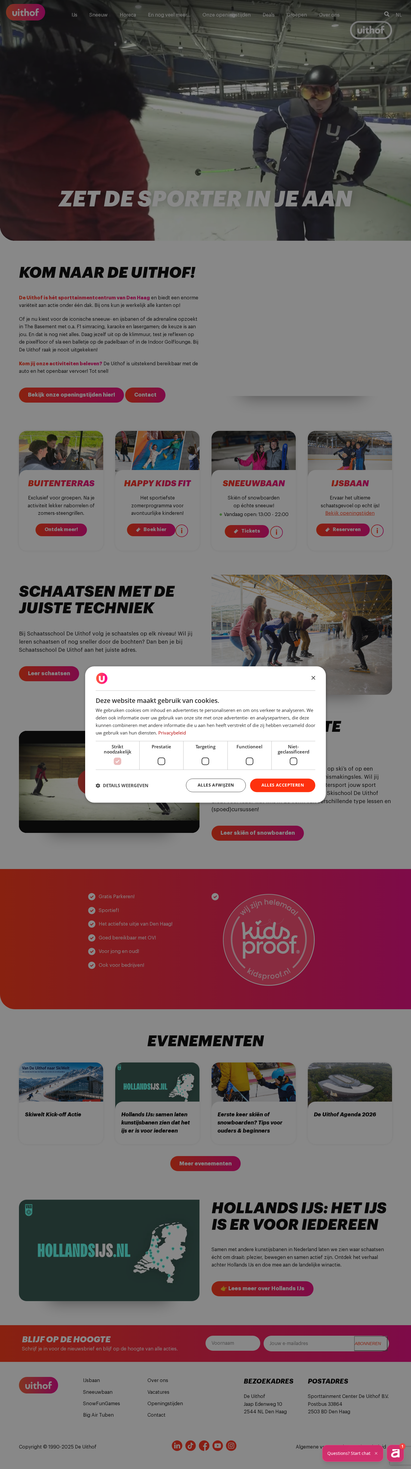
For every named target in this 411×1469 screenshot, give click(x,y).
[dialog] (205, 734)
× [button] (313, 678)
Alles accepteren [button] (282, 785)
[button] (122, 785)
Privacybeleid (172, 733)
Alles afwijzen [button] (216, 785)
